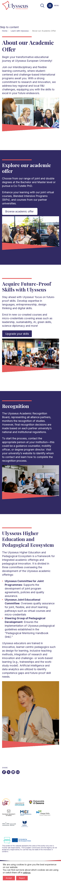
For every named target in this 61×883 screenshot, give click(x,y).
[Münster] (11, 825)
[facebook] (4, 772)
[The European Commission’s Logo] (19, 843)
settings (26, 872)
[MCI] (28, 814)
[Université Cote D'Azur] (22, 803)
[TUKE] (11, 814)
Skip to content (9, 27)
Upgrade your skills (17, 333)
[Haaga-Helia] (45, 814)
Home (4, 31)
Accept (9, 878)
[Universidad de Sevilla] (8, 803)
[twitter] (9, 772)
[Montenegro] (27, 825)
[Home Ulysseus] (15, 5)
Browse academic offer (19, 211)
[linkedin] (13, 772)
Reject (22, 878)
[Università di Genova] (39, 803)
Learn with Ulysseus (20, 31)
